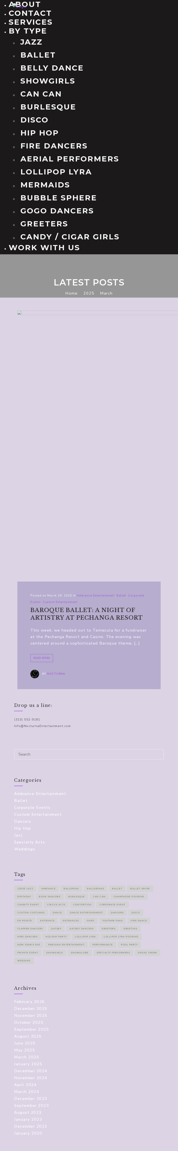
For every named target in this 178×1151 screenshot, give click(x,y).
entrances (71, 920)
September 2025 (31, 1029)
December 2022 (30, 1126)
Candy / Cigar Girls (70, 236)
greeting (130, 928)
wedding (24, 960)
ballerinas (95, 888)
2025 (88, 293)
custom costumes (31, 912)
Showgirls (47, 80)
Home (71, 293)
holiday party (56, 936)
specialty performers (113, 952)
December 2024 (30, 1071)
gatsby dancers (81, 928)
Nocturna (56, 673)
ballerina (71, 888)
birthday (24, 896)
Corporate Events (32, 807)
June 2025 (25, 1043)
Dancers (22, 821)
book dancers (49, 896)
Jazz (31, 42)
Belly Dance (52, 68)
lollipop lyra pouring (121, 936)
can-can (99, 896)
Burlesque (48, 106)
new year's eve (28, 944)
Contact (30, 13)
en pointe (24, 920)
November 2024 (30, 1077)
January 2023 (28, 1119)
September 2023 (31, 1105)
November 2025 (30, 1015)
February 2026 (29, 1001)
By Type (28, 30)
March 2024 (26, 1091)
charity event (28, 904)
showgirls (54, 952)
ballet (117, 888)
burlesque (76, 896)
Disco (34, 119)
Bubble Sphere (58, 197)
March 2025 (26, 1057)
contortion (82, 904)
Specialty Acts (29, 842)
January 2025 (28, 1064)
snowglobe (80, 952)
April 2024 (25, 1084)
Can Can (41, 93)
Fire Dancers (54, 145)
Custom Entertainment (60, 602)
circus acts (56, 904)
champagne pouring (129, 896)
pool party (129, 944)
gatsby (56, 928)
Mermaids (45, 184)
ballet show (140, 888)
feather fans (113, 920)
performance (102, 944)
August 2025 (28, 1036)
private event (27, 952)
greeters (108, 928)
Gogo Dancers (57, 210)
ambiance (48, 888)
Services (31, 22)
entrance (47, 920)
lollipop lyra (85, 936)
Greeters (44, 223)
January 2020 (28, 1133)
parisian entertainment (66, 944)
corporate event (112, 904)
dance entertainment (86, 912)
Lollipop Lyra (56, 171)
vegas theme (147, 952)
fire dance (139, 920)
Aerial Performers (69, 158)
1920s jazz (25, 888)
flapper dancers (30, 928)
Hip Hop (39, 132)
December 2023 (30, 1098)
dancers (117, 912)
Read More (41, 658)
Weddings (24, 849)
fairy (91, 920)
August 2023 (28, 1112)
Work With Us (44, 247)
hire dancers (27, 936)
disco (136, 912)
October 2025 (28, 1022)
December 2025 (30, 1008)
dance (57, 912)
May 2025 (24, 1050)
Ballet (38, 55)
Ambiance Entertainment (96, 596)
